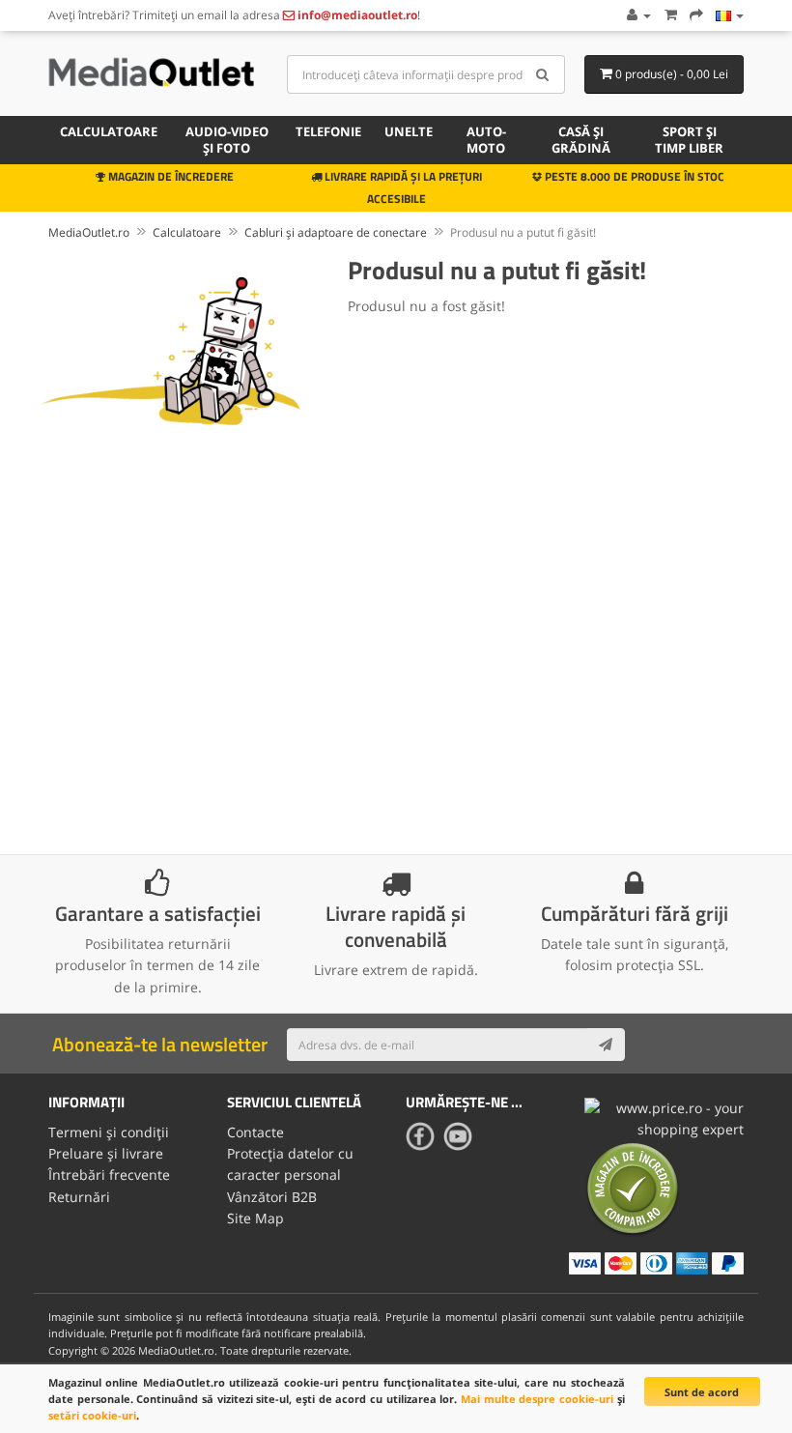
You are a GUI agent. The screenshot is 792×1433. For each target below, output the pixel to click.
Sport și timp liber (689, 140)
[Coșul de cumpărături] (670, 15)
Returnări (79, 1197)
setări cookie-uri (92, 1415)
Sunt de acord (702, 1392)
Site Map (255, 1218)
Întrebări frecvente (109, 1174)
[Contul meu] (638, 15)
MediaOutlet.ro (88, 232)
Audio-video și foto (227, 140)
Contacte (255, 1132)
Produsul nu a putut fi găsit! (523, 232)
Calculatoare (108, 131)
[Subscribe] (605, 1044)
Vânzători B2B (272, 1197)
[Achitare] (696, 15)
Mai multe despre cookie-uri (537, 1398)
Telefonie (328, 131)
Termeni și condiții (108, 1132)
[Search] (543, 74)
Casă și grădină (581, 140)
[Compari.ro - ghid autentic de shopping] (632, 1188)
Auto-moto (486, 140)
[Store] (730, 15)
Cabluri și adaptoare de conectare (335, 232)
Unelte (408, 131)
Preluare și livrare (105, 1153)
